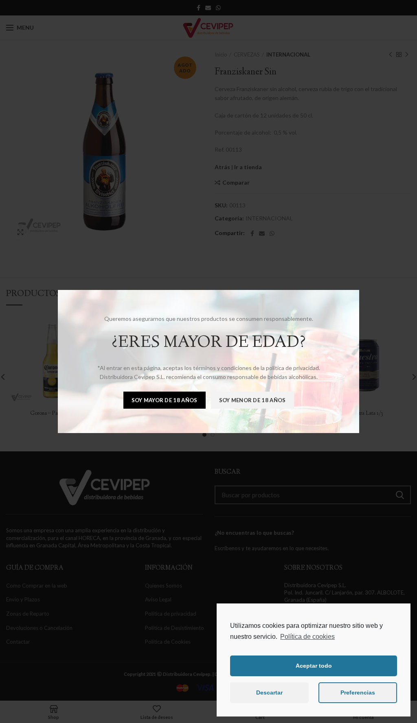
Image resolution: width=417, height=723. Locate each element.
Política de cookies (307, 636)
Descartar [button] (269, 692)
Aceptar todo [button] (314, 665)
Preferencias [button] (357, 692)
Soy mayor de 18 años (165, 400)
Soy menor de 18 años (252, 400)
